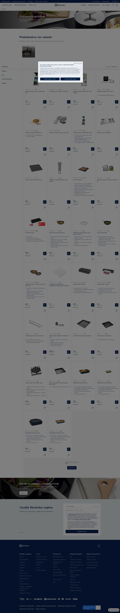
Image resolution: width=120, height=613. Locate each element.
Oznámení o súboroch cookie (60, 74)
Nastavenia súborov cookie (49, 78)
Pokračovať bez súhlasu (77, 63)
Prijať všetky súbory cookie (70, 78)
